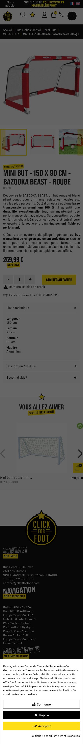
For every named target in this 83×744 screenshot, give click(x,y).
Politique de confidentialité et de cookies (55, 735)
